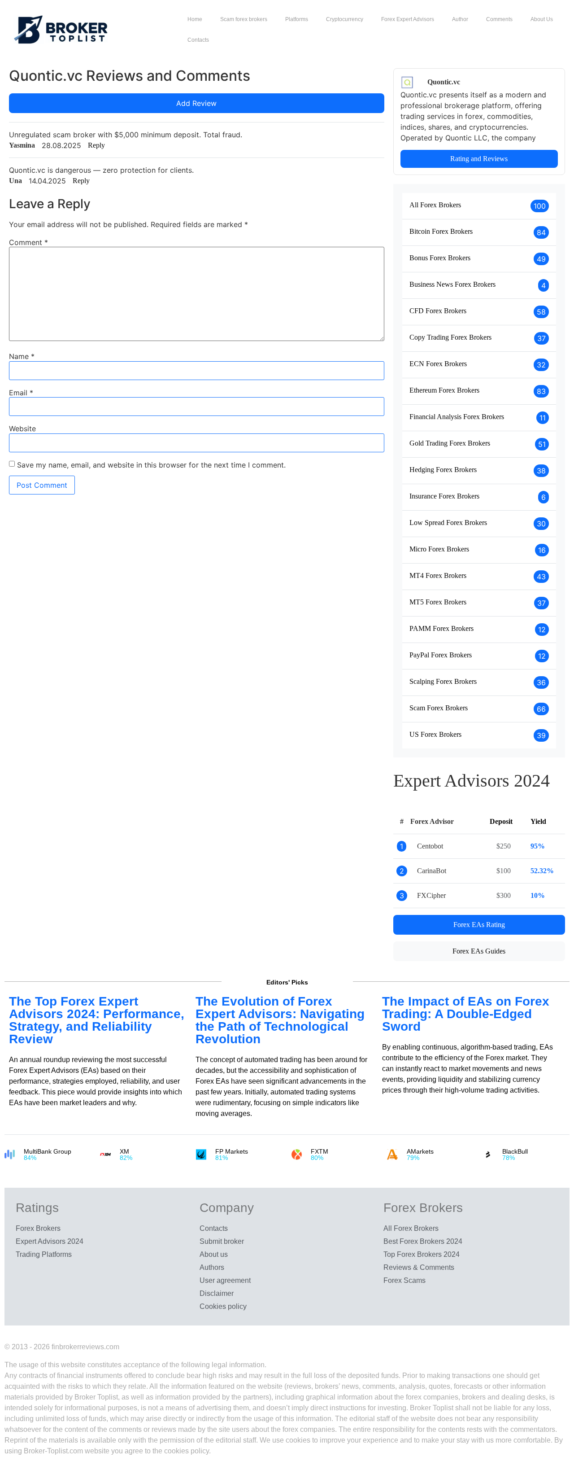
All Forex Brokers (435, 205)
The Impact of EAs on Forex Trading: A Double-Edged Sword (465, 1013)
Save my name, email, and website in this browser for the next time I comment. (151, 464)
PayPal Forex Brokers (440, 655)
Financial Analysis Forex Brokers (456, 416)
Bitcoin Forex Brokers (441, 231)
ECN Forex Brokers (438, 363)
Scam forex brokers (243, 19)
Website (22, 428)
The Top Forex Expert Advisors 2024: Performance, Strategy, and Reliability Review (96, 1020)
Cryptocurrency (344, 19)
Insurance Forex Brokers (444, 496)
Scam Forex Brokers (438, 708)
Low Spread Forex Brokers (448, 522)
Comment (28, 242)
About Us (542, 19)
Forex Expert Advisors (407, 19)
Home (194, 19)
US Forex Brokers (435, 734)
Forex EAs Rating (479, 924)
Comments (499, 19)
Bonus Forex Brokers (439, 258)
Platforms (296, 19)
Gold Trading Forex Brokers (449, 443)
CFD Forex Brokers (437, 311)
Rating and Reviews (479, 158)
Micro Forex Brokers (439, 549)
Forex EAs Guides (478, 951)
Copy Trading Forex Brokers (450, 337)
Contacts (198, 40)
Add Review (196, 103)
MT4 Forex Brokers (437, 575)
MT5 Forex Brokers (437, 602)
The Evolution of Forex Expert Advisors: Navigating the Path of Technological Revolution (280, 1020)
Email (21, 392)
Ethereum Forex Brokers (444, 390)
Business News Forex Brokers (452, 284)
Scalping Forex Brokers (443, 681)
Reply (96, 145)
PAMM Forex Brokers (441, 628)
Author (460, 19)
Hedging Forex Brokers (443, 469)
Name (22, 356)
